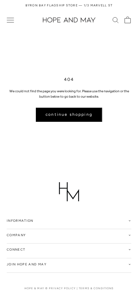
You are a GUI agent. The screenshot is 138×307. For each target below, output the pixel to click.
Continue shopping (69, 114)
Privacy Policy (62, 288)
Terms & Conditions (96, 288)
